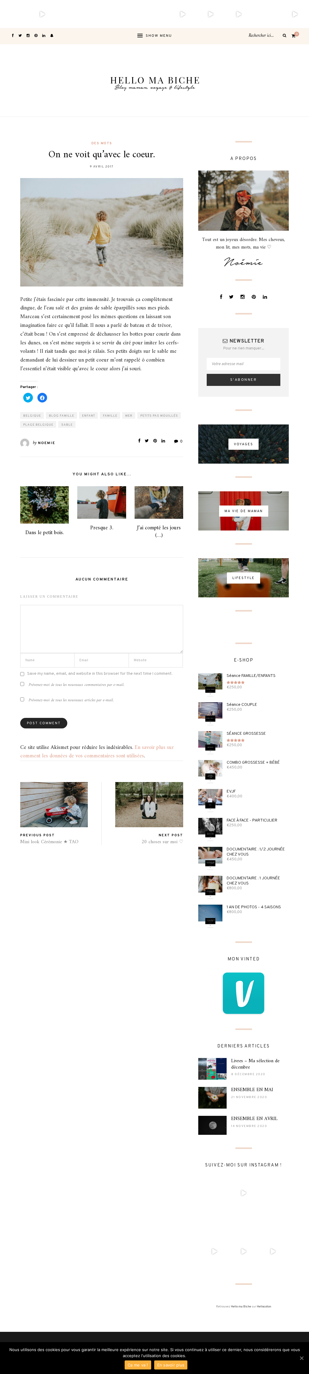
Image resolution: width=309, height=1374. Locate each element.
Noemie (46, 443)
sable (67, 425)
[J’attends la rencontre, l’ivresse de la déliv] (98, 14)
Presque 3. (101, 528)
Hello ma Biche (241, 1307)
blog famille (61, 416)
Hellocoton (264, 1307)
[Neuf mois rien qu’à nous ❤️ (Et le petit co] (154, 14)
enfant (88, 416)
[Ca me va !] (301, 1358)
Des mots (101, 143)
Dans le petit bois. (44, 532)
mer (128, 416)
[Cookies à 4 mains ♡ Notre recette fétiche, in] (239, 14)
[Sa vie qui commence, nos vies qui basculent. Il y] (42, 14)
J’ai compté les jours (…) (159, 531)
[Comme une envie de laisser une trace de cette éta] (126, 14)
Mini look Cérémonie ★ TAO (49, 842)
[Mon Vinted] (243, 993)
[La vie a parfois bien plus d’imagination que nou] (295, 14)
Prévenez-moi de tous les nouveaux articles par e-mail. (71, 700)
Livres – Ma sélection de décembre (255, 1064)
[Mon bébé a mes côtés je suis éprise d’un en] (14, 14)
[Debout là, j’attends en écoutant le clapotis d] (182, 14)
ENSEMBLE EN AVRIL (254, 1119)
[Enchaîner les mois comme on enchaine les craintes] (211, 14)
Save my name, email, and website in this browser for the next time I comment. (100, 673)
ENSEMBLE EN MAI (252, 1090)
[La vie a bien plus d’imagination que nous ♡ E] (267, 14)
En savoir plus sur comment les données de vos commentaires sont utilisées (97, 752)
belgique (32, 416)
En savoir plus (171, 1365)
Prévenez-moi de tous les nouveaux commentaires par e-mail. (76, 685)
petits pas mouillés (159, 416)
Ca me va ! (138, 1365)
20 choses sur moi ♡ (162, 842)
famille (110, 416)
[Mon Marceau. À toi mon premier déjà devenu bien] (70, 14)
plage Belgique (38, 425)
